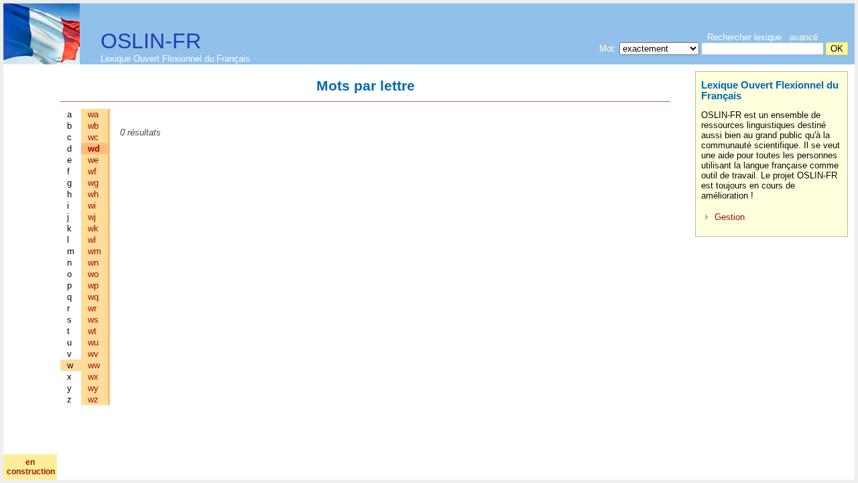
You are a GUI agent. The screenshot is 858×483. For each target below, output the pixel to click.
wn (93, 263)
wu (93, 342)
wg (93, 183)
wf (92, 171)
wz (93, 399)
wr (92, 308)
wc (93, 137)
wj (92, 217)
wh (93, 194)
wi (92, 206)
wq (93, 297)
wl (92, 240)
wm (94, 251)
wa (93, 114)
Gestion (730, 217)
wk (93, 228)
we (93, 160)
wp (93, 285)
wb (93, 126)
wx (93, 377)
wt (92, 331)
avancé (804, 37)
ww (94, 365)
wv (93, 354)
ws (93, 320)
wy (93, 388)
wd (94, 149)
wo (93, 274)
